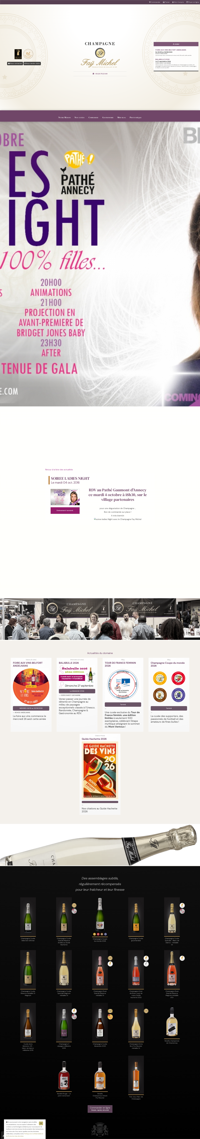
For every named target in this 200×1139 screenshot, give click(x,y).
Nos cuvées (79, 117)
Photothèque (136, 117)
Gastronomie (108, 117)
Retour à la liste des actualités (59, 469)
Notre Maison (64, 117)
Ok (41, 1123)
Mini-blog (122, 117)
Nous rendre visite (32, 63)
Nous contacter (16, 63)
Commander (93, 117)
